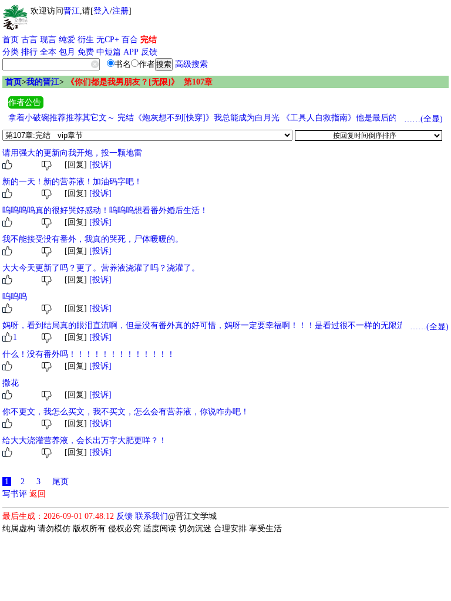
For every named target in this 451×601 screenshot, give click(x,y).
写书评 (14, 493)
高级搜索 (191, 64)
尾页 (60, 481)
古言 (29, 39)
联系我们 (151, 516)
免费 (86, 52)
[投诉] (100, 164)
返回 (37, 493)
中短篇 (108, 52)
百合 (130, 39)
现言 (48, 39)
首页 (10, 39)
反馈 (149, 52)
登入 (101, 10)
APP (131, 52)
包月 (67, 52)
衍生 (86, 39)
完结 (148, 39)
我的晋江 (42, 81)
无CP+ (107, 39)
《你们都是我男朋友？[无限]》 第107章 (139, 81)
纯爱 (67, 39)
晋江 (71, 10)
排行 (29, 52)
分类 (10, 52)
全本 (48, 52)
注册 (120, 10)
